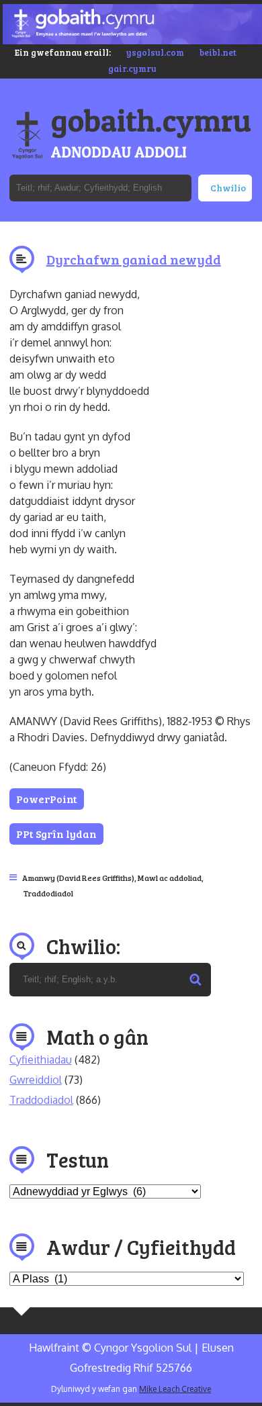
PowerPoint (46, 799)
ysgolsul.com (155, 52)
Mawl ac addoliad (170, 877)
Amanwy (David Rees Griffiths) (78, 877)
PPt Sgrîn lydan (56, 834)
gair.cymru (132, 68)
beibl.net (218, 52)
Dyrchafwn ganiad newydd (133, 259)
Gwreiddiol (35, 1079)
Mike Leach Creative (175, 1389)
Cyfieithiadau (40, 1059)
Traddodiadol (48, 893)
